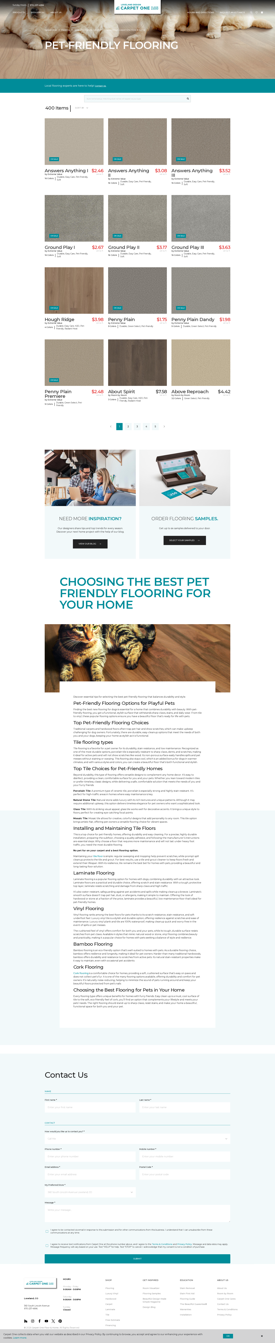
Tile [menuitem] (107, 1314)
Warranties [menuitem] (185, 1309)
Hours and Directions (200, 12)
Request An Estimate (232, 12)
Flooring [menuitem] (109, 1288)
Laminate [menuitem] (110, 1309)
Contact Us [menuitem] (223, 1304)
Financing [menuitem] (110, 1325)
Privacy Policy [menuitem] (224, 1314)
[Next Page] (164, 426)
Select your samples (182, 540)
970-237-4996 (37, 5)
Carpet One (51, 30)
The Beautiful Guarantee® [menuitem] (193, 1304)
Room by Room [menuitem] (225, 1293)
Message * (50, 1203)
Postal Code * (146, 1167)
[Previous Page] (110, 426)
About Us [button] (56, 12)
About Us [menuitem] (222, 1288)
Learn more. (20, 1337)
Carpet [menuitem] (108, 1304)
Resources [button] (37, 12)
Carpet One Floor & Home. (45, 1327)
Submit (137, 1258)
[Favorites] (256, 12)
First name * (51, 1100)
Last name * (145, 1100)
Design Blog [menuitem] (149, 1307)
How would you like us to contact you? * (65, 1131)
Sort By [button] (79, 108)
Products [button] (19, 12)
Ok (227, 1336)
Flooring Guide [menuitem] (187, 1299)
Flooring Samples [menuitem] (152, 1293)
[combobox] (134, 98)
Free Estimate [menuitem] (112, 1320)
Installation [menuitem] (186, 1314)
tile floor (98, 856)
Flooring (65, 30)
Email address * (52, 1167)
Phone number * (53, 1149)
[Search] (188, 98)
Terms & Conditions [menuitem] (227, 1309)
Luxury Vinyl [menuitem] (111, 1293)
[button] (251, 12)
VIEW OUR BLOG (87, 543)
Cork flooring (81, 973)
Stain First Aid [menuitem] (187, 1293)
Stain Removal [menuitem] (187, 1288)
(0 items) (262, 12)
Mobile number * (147, 1149)
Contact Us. (100, 86)
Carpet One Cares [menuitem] (226, 1299)
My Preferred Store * (55, 1185)
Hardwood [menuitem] (110, 1299)
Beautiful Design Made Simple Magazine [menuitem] (154, 1300)
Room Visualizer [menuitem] (151, 1288)
